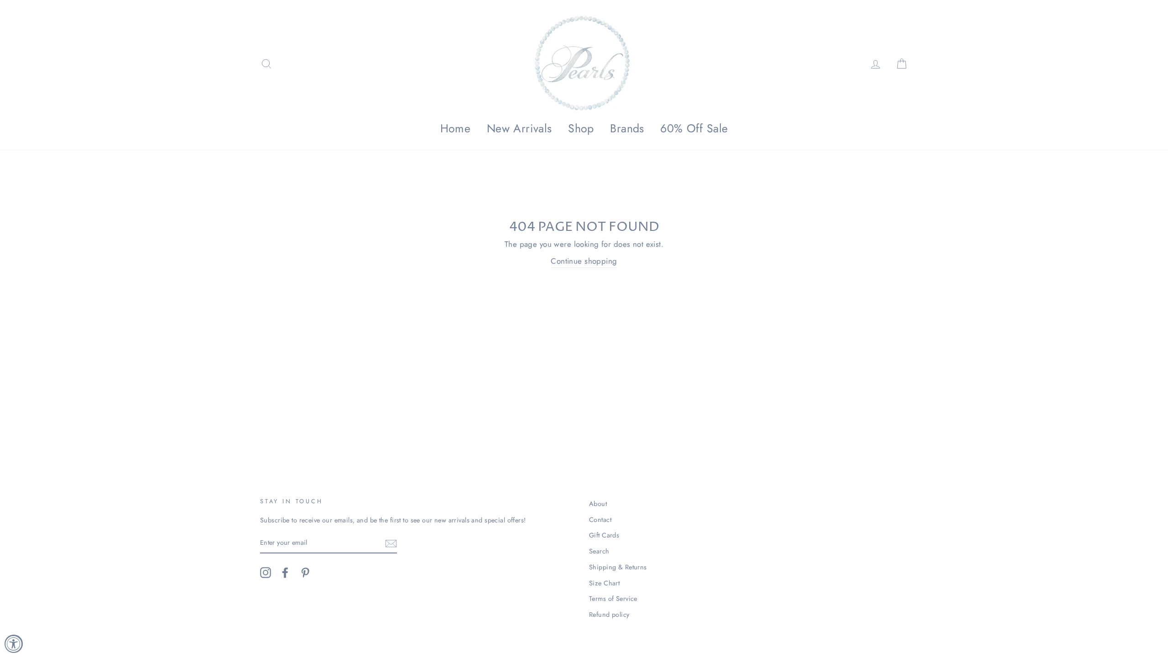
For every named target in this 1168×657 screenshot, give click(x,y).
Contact (600, 519)
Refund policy (609, 614)
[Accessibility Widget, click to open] (14, 644)
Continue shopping (584, 261)
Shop (581, 128)
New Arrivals (519, 128)
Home (455, 128)
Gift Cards (604, 535)
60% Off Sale (694, 128)
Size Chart (604, 583)
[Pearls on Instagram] (265, 573)
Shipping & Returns (618, 567)
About (598, 503)
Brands (627, 128)
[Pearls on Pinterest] (305, 573)
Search (599, 551)
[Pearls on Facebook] (285, 573)
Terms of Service (613, 598)
